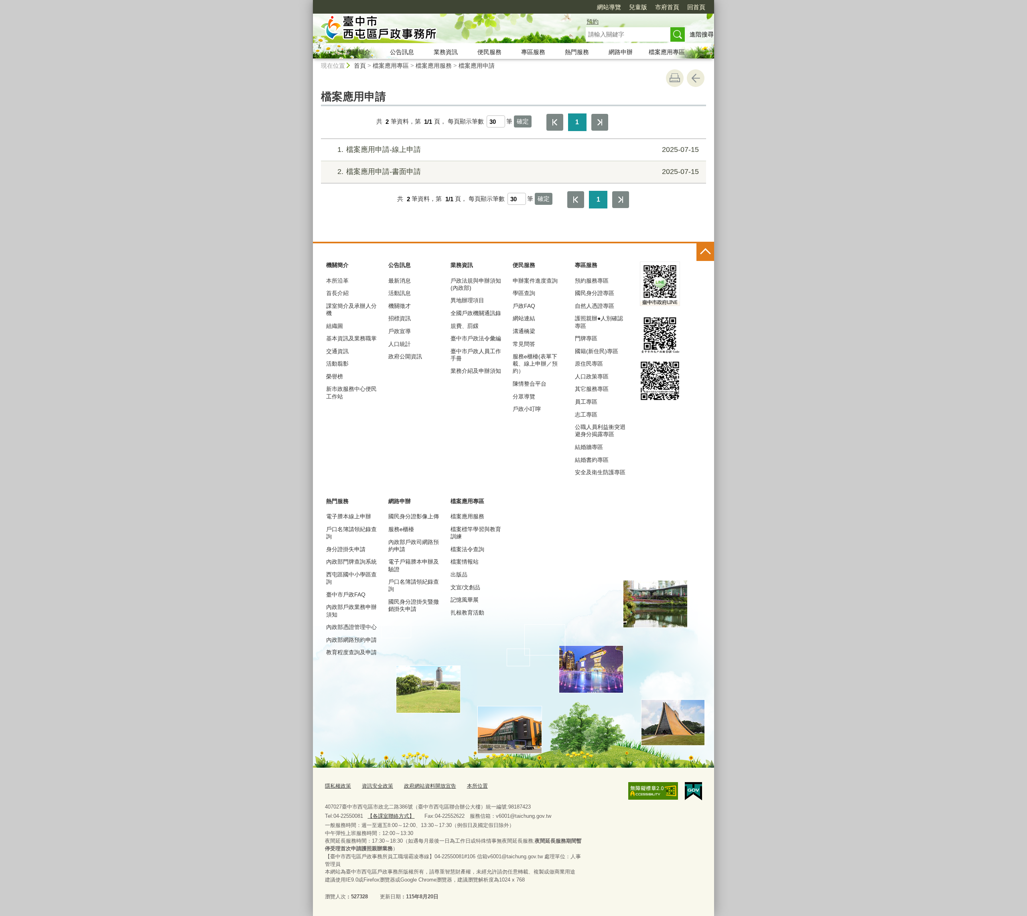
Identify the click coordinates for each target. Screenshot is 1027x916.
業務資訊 (446, 52)
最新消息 (399, 280)
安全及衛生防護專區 (600, 472)
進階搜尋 (702, 34)
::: (309, 3)
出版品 (459, 574)
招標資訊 (399, 318)
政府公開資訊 (405, 356)
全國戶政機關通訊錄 (476, 313)
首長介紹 (337, 293)
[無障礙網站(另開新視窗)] (653, 791)
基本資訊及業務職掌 (351, 338)
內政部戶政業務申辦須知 (351, 610)
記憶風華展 (465, 600)
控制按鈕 (705, 252)
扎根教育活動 (467, 612)
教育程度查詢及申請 (351, 652)
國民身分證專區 (594, 293)
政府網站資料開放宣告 (430, 786)
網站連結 (524, 318)
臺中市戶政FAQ (345, 594)
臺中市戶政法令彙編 (476, 338)
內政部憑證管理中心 (351, 627)
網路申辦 (621, 52)
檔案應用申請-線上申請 (518, 150)
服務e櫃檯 (401, 529)
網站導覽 (609, 7)
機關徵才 (399, 306)
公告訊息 (402, 52)
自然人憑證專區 (594, 306)
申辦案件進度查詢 (535, 280)
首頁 (360, 65)
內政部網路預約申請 (351, 640)
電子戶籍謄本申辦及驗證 (413, 565)
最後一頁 (599, 122)
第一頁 (554, 122)
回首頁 (696, 7)
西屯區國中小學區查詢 (351, 578)
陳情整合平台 (529, 383)
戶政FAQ (524, 306)
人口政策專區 (592, 376)
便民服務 (489, 52)
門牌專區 (586, 338)
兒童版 (638, 7)
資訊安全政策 (377, 786)
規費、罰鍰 (465, 326)
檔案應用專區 (667, 52)
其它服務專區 (592, 389)
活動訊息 (399, 293)
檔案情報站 (465, 561)
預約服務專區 (592, 280)
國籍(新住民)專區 (596, 351)
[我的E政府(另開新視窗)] (693, 791)
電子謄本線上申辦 (348, 516)
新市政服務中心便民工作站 (351, 392)
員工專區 (586, 401)
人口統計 (399, 344)
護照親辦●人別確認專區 (599, 322)
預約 (593, 21)
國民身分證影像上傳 (413, 516)
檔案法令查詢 (467, 549)
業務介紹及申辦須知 (476, 371)
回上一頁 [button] (695, 78)
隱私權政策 (338, 786)
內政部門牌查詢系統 (351, 561)
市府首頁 (667, 7)
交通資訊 (337, 351)
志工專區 (586, 414)
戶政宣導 (399, 331)
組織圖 (334, 326)
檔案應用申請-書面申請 (518, 172)
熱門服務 (577, 52)
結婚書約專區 (592, 460)
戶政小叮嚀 (527, 409)
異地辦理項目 (467, 300)
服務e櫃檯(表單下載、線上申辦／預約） (535, 363)
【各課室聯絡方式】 (390, 816)
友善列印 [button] (675, 78)
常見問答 (524, 344)
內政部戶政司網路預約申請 (413, 545)
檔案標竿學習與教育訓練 (476, 533)
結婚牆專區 (589, 447)
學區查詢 (524, 293)
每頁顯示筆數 (466, 121)
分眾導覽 (524, 396)
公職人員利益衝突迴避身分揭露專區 (600, 430)
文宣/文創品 (465, 587)
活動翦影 (337, 363)
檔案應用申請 (477, 65)
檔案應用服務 (434, 65)
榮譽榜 (334, 376)
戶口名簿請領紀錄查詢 (351, 533)
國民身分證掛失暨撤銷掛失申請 (413, 605)
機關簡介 (358, 52)
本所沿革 (337, 280)
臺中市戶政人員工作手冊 (476, 355)
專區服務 (533, 52)
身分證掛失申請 (345, 549)
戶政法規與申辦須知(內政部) (476, 284)
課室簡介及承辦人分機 (351, 309)
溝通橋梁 (524, 331)
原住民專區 (589, 363)
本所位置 (477, 786)
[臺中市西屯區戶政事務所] (439, 29)
